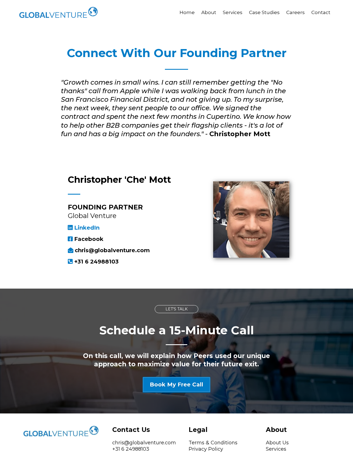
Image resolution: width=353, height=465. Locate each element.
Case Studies (264, 12)
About (208, 12)
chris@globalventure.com (144, 443)
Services (232, 12)
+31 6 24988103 (130, 449)
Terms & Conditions (213, 443)
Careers (295, 12)
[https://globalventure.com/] (58, 12)
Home (187, 12)
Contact (320, 12)
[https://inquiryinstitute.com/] (60, 431)
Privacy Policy (206, 449)
